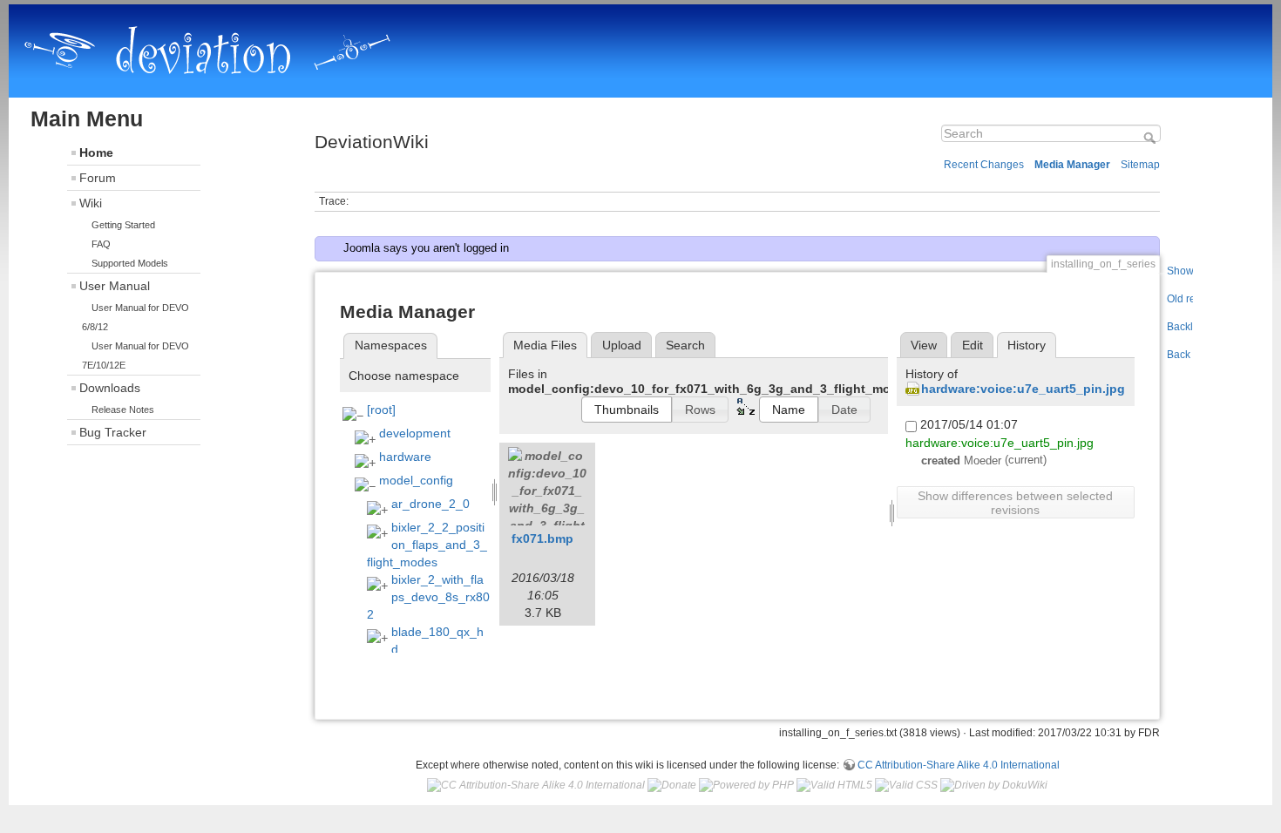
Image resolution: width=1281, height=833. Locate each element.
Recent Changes (984, 165)
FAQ (101, 244)
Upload (621, 345)
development (415, 433)
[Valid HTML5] (834, 785)
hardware (405, 457)
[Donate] (671, 785)
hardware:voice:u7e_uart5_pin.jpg (1023, 389)
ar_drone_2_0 (430, 504)
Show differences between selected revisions (1015, 503)
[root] (381, 409)
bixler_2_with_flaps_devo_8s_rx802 (428, 596)
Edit (972, 345)
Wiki (90, 203)
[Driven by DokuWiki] (993, 785)
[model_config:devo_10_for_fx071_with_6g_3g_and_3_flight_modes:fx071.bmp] (547, 486)
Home (96, 152)
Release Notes (123, 409)
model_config (416, 480)
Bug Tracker (112, 432)
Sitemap (1140, 165)
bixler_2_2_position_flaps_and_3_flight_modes (427, 544)
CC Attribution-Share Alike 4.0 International (958, 765)
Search (1151, 138)
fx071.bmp (542, 538)
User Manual (114, 286)
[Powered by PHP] (746, 785)
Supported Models (130, 263)
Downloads (109, 388)
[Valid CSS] (906, 785)
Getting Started (123, 225)
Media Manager (1072, 165)
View (924, 345)
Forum (97, 178)
